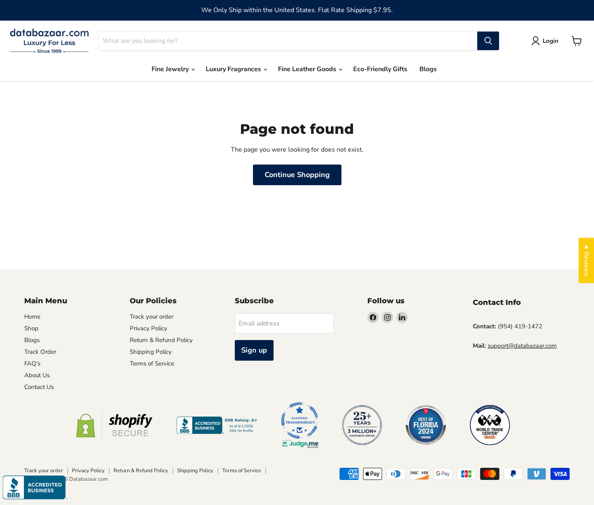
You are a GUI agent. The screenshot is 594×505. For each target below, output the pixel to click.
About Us (37, 375)
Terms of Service (152, 363)
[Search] (488, 41)
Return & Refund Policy (161, 340)
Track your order (151, 317)
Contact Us (39, 387)
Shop (31, 328)
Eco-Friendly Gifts (380, 69)
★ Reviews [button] (586, 260)
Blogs (428, 69)
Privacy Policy (148, 328)
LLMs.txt (141, 375)
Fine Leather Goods (308, 69)
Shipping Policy (151, 352)
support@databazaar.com (522, 346)
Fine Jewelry (171, 69)
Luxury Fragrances (234, 69)
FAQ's (32, 363)
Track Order (40, 352)
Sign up (254, 350)
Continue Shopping (297, 175)
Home (32, 317)
